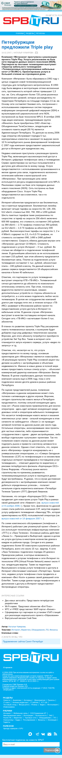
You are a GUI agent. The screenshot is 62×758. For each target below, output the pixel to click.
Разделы (30, 33)
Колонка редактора (20, 702)
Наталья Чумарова (23, 53)
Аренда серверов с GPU (13, 728)
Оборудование (38, 630)
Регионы (40, 33)
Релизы (34, 705)
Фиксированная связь (12, 715)
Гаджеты (6, 722)
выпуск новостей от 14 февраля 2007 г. (22, 518)
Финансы (54, 630)
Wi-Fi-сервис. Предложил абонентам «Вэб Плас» (28, 606)
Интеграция (28, 715)
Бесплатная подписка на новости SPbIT (23, 740)
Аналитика (17, 700)
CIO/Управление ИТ (38, 713)
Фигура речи (24, 705)
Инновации (52, 720)
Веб (50, 715)
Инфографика (9, 707)
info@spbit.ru (8, 690)
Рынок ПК (7, 718)
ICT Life (44, 702)
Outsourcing (8, 720)
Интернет (15, 630)
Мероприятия (39, 700)
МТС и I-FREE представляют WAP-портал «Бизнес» (30, 609)
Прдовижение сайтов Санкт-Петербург (23, 641)
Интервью (28, 700)
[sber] (31, 5)
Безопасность (41, 715)
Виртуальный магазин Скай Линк (21, 618)
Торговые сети (30, 718)
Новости (6, 700)
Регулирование (29, 720)
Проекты (51, 700)
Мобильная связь (21, 713)
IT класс (6, 702)
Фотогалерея (52, 705)
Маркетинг (26, 630)
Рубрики (20, 33)
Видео (42, 705)
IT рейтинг (34, 702)
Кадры (18, 720)
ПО (47, 630)
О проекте (7, 667)
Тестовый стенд (9, 705)
